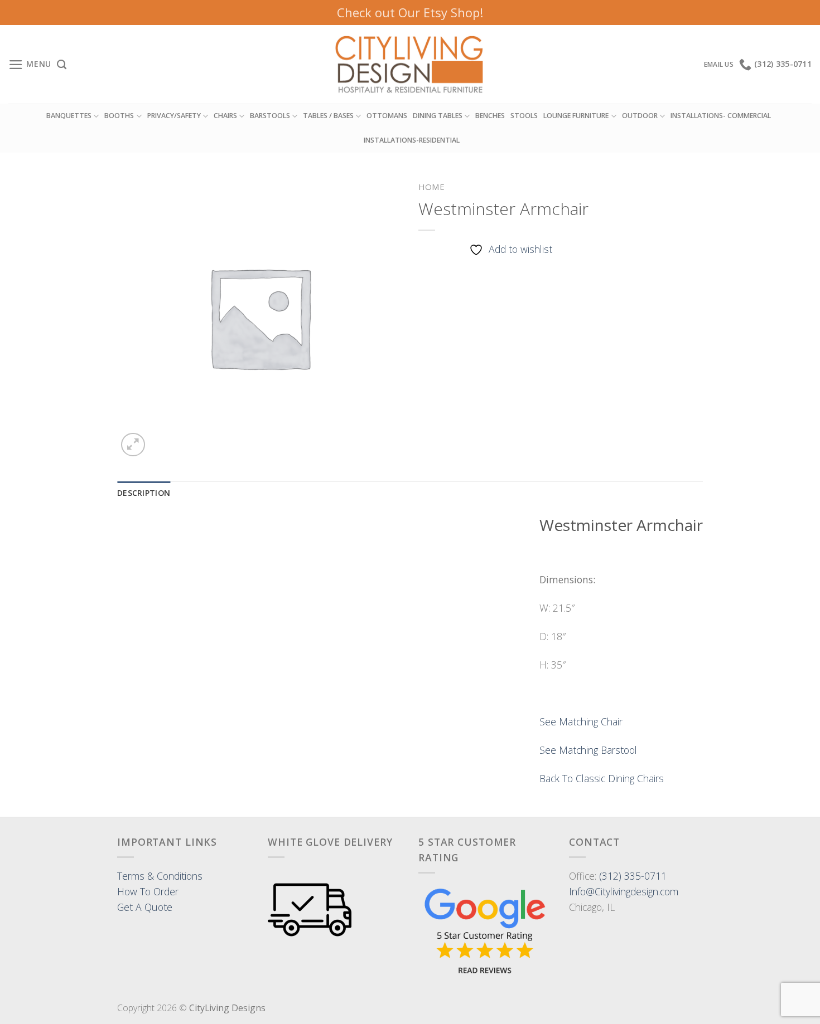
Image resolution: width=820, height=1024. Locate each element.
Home (431, 186)
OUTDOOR (640, 115)
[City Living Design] (410, 64)
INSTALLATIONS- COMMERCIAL (721, 115)
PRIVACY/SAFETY (174, 115)
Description (143, 492)
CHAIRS (225, 115)
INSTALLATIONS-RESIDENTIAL (412, 140)
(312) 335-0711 (633, 875)
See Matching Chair (581, 721)
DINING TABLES (437, 115)
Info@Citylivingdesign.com (623, 891)
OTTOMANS (386, 115)
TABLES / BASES (328, 115)
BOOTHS (119, 115)
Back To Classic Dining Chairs (601, 778)
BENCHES (490, 115)
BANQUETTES (68, 115)
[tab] (143, 493)
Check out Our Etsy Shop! (410, 12)
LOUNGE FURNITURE (576, 115)
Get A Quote (144, 907)
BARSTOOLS (270, 115)
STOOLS (524, 115)
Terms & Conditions (159, 875)
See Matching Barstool (588, 750)
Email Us (719, 64)
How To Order (148, 891)
